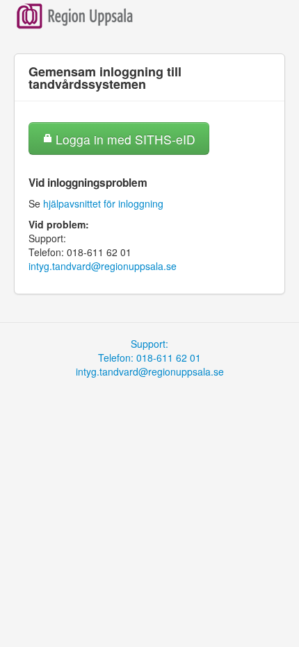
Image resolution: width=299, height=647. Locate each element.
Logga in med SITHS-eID (123, 139)
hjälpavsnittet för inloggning (103, 203)
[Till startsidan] (75, 15)
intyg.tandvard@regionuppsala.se (103, 266)
